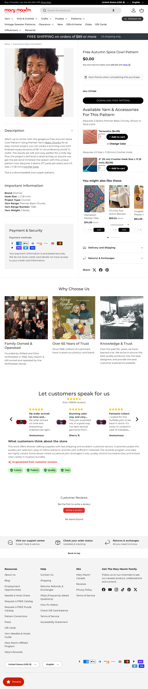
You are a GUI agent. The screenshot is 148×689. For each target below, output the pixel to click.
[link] (94, 198)
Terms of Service (49, 616)
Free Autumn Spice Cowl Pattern (27, 44)
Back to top (74, 553)
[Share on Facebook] (101, 270)
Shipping (45, 580)
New (60, 24)
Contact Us (46, 574)
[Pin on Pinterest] (107, 270)
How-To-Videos (49, 604)
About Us (10, 574)
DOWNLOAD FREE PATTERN (113, 100)
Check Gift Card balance (54, 610)
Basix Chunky (53, 142)
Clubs (88, 24)
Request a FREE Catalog (19, 601)
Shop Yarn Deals (37, 2)
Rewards (30, 30)
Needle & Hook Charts (17, 595)
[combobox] (80, 10)
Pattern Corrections (16, 616)
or (116, 143)
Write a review (74, 510)
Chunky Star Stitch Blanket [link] (117, 212)
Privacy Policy (84, 589)
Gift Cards (101, 24)
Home (7, 44)
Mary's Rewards (14, 652)
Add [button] (99, 229)
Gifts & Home (74, 24)
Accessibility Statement (54, 622)
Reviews (81, 584)
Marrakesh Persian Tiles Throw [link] (91, 217)
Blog (7, 580)
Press (8, 622)
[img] (74, 399)
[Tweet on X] (94, 270)
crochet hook (31, 166)
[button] (113, 10)
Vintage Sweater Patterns (20, 24)
